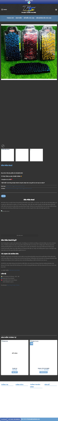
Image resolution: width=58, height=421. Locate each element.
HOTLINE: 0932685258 (14, 419)
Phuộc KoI (14, 368)
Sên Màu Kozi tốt (28, 188)
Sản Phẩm (19, 18)
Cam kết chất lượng (37, 394)
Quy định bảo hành (37, 389)
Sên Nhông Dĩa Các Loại (43, 18)
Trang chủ (10, 18)
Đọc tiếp (15, 372)
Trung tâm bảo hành (37, 392)
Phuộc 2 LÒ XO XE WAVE (43, 368)
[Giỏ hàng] (56, 9)
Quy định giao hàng (22, 392)
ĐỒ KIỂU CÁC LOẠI (29, 18)
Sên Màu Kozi (21, 188)
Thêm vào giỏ (44, 372)
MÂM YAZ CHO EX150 (14, 270)
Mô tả (3, 196)
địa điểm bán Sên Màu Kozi (11, 188)
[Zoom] (3, 146)
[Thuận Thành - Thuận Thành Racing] (29, 9)
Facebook (4, 419)
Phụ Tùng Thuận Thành (13, 285)
